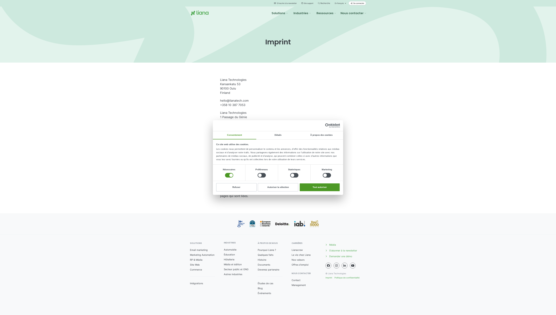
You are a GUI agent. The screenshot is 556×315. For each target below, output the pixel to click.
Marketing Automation (202, 254)
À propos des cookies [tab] (321, 135)
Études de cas (265, 283)
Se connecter (358, 3)
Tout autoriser (320, 187)
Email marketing (199, 250)
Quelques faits (265, 254)
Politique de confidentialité (347, 277)
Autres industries (233, 274)
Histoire (262, 259)
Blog (260, 288)
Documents (264, 264)
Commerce (196, 269)
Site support (308, 3)
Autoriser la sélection (278, 187)
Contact (296, 280)
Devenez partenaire (268, 269)
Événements (264, 293)
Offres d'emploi (300, 264)
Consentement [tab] (234, 135)
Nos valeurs (298, 259)
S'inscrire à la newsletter (286, 3)
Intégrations (196, 283)
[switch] (262, 175)
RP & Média (196, 259)
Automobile (230, 249)
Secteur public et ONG (236, 269)
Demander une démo (340, 256)
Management (299, 285)
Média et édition (233, 264)
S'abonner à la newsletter (343, 250)
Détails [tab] (278, 135)
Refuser (236, 187)
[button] (280, 13)
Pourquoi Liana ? (267, 250)
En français (339, 3)
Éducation (229, 254)
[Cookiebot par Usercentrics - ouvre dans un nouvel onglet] (327, 125)
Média (332, 244)
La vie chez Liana (301, 254)
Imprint (328, 277)
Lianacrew (297, 250)
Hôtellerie (229, 259)
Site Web (195, 264)
